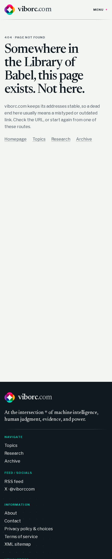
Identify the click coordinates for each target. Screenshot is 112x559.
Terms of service (21, 536)
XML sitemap (17, 544)
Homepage (15, 139)
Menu (98, 9)
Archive (84, 139)
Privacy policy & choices (28, 528)
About (10, 513)
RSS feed (13, 481)
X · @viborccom (19, 489)
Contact (12, 520)
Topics (39, 139)
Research (60, 139)
